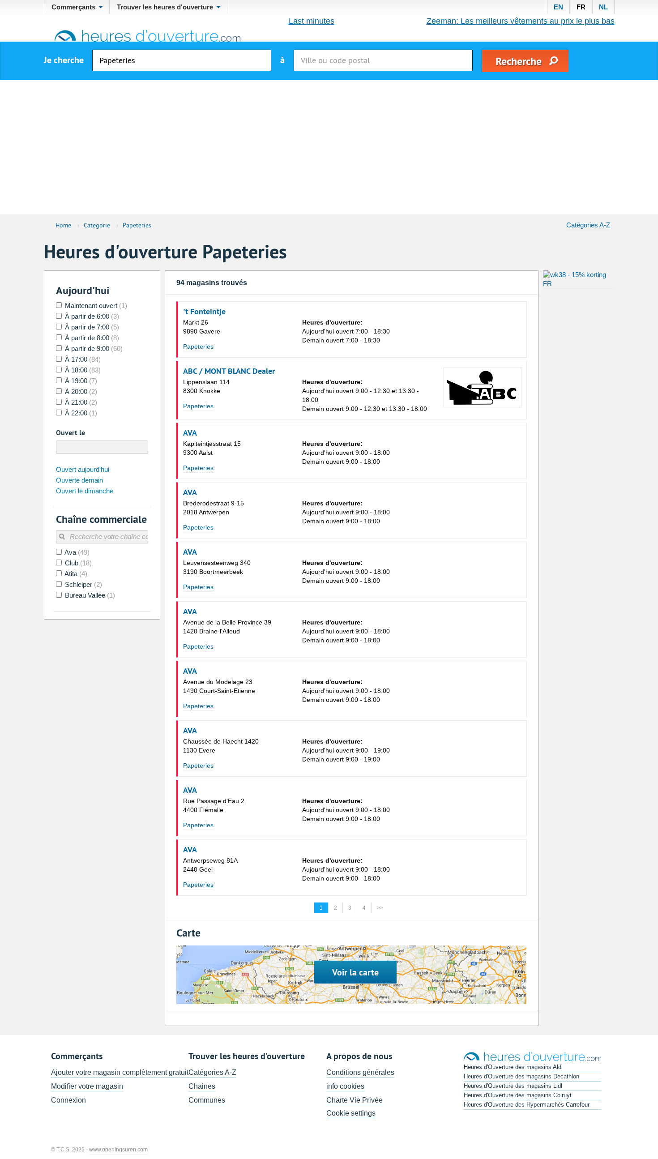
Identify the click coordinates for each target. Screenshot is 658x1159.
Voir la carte (355, 972)
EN (558, 7)
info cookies (345, 1086)
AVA (190, 433)
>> (380, 908)
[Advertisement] (329, 147)
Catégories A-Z (588, 225)
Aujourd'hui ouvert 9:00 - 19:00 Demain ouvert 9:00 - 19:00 (346, 750)
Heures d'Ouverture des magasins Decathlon (521, 1076)
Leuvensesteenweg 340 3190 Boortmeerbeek (217, 567)
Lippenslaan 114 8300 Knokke (206, 386)
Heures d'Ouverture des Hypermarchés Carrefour (527, 1104)
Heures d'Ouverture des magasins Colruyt (518, 1095)
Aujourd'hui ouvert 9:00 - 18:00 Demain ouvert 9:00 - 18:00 (346, 452)
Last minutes (311, 21)
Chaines (201, 1086)
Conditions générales (360, 1072)
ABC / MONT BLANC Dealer (229, 371)
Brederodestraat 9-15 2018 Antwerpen (213, 508)
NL (603, 7)
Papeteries (198, 346)
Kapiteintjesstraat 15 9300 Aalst (212, 448)
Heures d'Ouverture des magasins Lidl (513, 1085)
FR (581, 7)
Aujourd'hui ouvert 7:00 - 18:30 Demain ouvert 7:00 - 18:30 (346, 331)
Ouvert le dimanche (84, 491)
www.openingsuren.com (118, 1149)
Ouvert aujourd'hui (82, 469)
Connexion (68, 1100)
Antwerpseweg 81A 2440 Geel (210, 865)
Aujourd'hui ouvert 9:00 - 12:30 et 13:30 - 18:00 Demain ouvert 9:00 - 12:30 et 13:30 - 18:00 (364, 395)
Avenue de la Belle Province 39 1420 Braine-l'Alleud (227, 627)
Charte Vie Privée (354, 1100)
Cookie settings (351, 1113)
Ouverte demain (79, 480)
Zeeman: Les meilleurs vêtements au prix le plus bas (521, 21)
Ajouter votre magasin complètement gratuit (119, 1072)
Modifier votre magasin (87, 1086)
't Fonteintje (204, 312)
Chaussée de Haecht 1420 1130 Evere (221, 746)
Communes (206, 1100)
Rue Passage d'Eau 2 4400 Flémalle (213, 805)
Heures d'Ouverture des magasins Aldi (513, 1067)
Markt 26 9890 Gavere (201, 327)
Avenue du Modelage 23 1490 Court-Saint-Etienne (219, 686)
